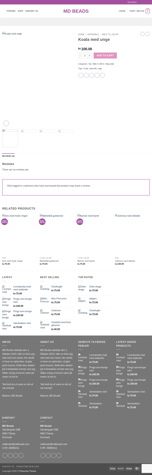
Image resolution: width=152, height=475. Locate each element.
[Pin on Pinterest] (97, 75)
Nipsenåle (93, 34)
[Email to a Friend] (91, 75)
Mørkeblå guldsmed (49, 261)
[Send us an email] (148, 2)
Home (81, 34)
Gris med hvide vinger (12, 261)
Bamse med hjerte (86, 261)
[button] (131, 2)
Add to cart (105, 55)
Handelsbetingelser (27, 467)
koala (86, 68)
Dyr (90, 64)
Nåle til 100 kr (110, 34)
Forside (11, 11)
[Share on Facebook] (81, 75)
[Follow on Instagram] (143, 2)
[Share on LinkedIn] (102, 75)
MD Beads (76, 11)
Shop (20, 11)
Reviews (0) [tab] (8, 156)
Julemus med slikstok (125, 261)
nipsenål (92, 68)
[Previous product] (147, 34)
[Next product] (142, 34)
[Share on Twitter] (86, 75)
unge (100, 68)
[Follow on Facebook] (140, 2)
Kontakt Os (31, 11)
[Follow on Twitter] (145, 2)
